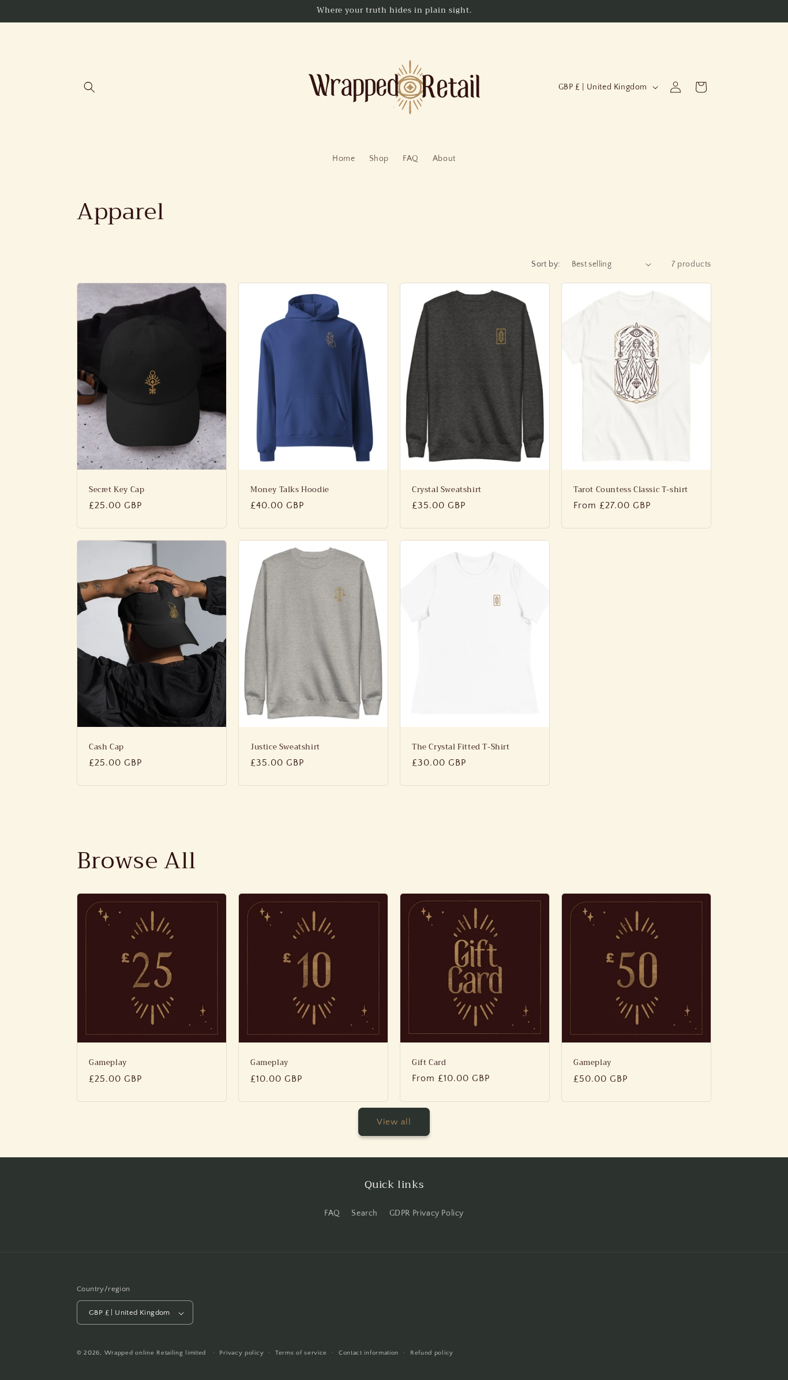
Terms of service (301, 1352)
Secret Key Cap (116, 489)
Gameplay (108, 1063)
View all (394, 1122)
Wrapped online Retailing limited (156, 1353)
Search (364, 1212)
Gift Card (429, 1063)
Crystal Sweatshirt (447, 489)
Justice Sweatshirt (285, 747)
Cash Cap (106, 747)
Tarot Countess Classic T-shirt (630, 489)
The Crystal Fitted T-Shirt (461, 747)
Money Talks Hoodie (289, 489)
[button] (89, 87)
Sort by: (545, 264)
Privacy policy (241, 1352)
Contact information (369, 1352)
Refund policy (431, 1352)
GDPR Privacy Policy (426, 1212)
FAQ (332, 1212)
